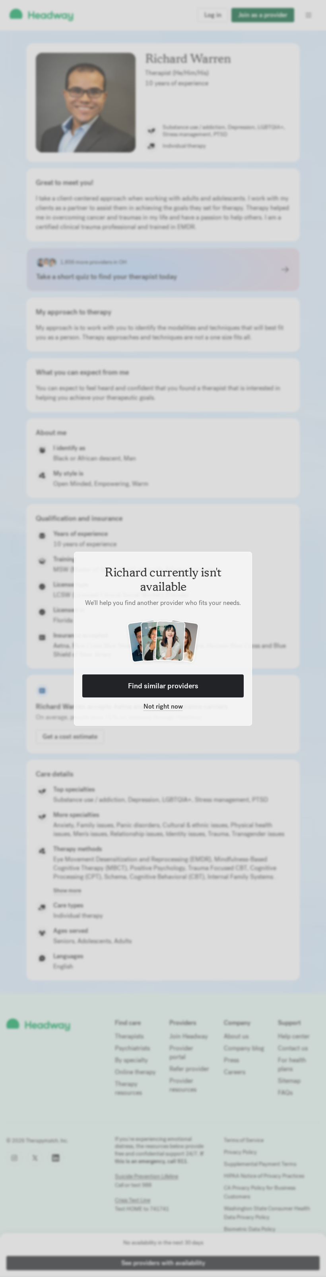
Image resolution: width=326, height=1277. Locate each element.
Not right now (163, 706)
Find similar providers (163, 685)
